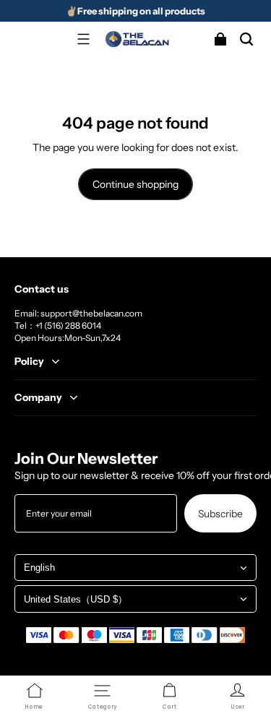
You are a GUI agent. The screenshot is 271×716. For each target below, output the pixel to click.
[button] (84, 39)
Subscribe (220, 513)
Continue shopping (135, 184)
